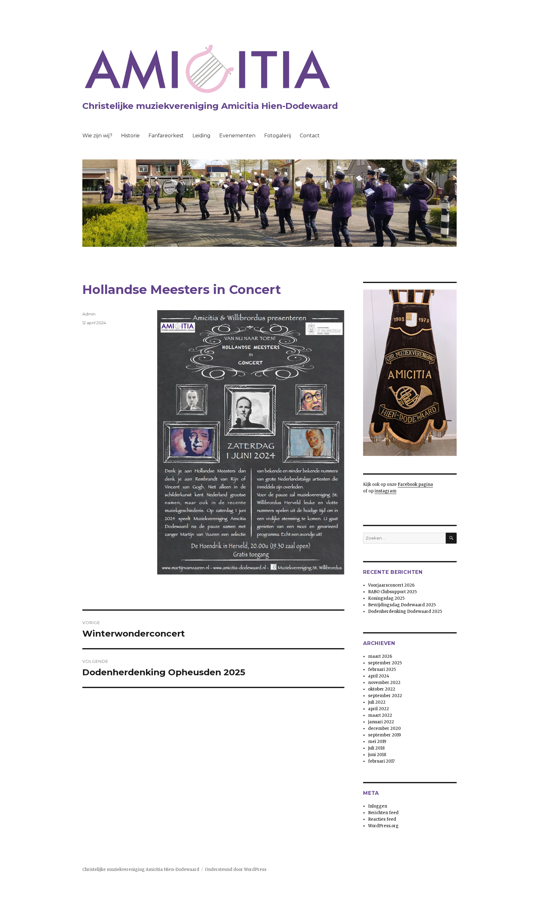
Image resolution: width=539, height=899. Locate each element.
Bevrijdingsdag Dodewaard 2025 (402, 605)
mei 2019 (377, 741)
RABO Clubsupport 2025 (392, 591)
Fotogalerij (277, 136)
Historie (130, 136)
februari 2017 (381, 761)
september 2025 (385, 663)
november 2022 (384, 682)
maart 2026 (380, 656)
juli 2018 (376, 748)
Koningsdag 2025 (386, 598)
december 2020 (384, 728)
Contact (310, 136)
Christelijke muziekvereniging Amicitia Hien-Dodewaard (210, 105)
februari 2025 (382, 669)
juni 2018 (377, 754)
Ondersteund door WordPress (235, 869)
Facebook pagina (415, 484)
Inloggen (377, 806)
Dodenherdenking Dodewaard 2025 (405, 611)
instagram (385, 491)
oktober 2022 (381, 689)
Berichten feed (383, 812)
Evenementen (237, 136)
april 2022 (378, 708)
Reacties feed (382, 819)
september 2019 (384, 735)
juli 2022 (377, 702)
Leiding (201, 136)
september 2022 (385, 695)
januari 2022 (381, 722)
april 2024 (378, 676)
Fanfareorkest (166, 136)
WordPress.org (383, 825)
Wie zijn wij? (97, 136)
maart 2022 (380, 715)
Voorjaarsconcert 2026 (391, 585)
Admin (88, 313)
